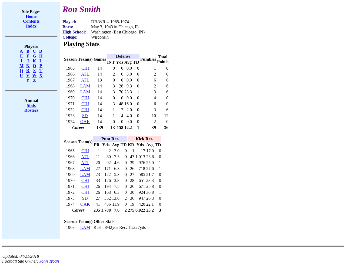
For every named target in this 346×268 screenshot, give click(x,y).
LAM (85, 86)
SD (85, 115)
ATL (85, 74)
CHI (85, 68)
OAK (85, 121)
